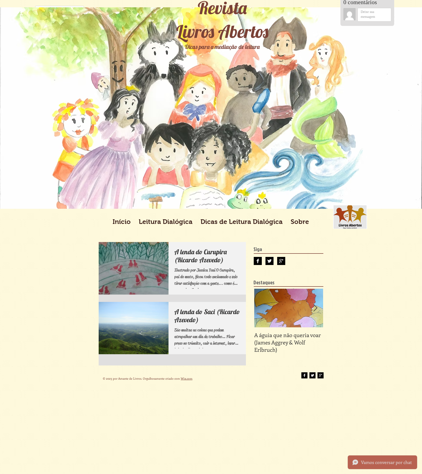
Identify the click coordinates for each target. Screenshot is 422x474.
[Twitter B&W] (269, 261)
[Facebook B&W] (258, 261)
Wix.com (186, 378)
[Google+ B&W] (281, 261)
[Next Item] (315, 308)
